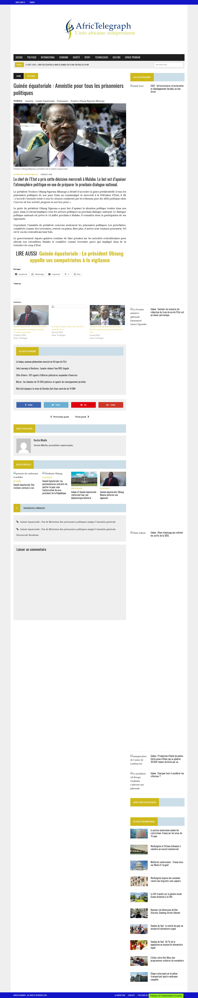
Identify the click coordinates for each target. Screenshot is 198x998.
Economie (63, 57)
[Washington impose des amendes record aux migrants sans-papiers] (139, 884)
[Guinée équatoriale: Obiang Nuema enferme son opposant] (113, 484)
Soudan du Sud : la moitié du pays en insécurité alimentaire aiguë (167, 927)
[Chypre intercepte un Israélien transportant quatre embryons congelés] (139, 979)
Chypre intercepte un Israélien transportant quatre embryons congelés (164, 976)
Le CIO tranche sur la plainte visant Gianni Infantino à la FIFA (166, 895)
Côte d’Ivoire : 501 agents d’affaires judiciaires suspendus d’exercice (46, 375)
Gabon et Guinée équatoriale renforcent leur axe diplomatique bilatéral (83, 495)
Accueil (19, 57)
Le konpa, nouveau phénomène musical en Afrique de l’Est (41, 361)
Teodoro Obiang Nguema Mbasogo (87, 100)
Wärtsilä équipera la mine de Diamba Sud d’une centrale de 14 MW (46, 388)
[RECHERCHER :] (168, 64)
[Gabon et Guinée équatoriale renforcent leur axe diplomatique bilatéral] (84, 484)
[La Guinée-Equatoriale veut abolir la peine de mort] (69, 315)
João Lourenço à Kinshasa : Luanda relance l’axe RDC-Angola (42, 368)
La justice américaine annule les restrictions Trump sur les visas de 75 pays (166, 833)
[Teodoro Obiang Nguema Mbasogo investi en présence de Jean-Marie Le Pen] (107, 315)
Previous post (61, 416)
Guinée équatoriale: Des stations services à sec (23, 486)
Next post (80, 416)
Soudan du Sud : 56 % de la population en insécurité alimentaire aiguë (167, 944)
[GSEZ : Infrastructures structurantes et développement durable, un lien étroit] (139, 299)
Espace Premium (132, 57)
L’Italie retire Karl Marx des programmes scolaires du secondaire (167, 959)
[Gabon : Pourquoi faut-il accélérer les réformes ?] (139, 788)
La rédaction (120, 995)
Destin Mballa (31, 174)
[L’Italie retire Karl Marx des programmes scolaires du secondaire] (139, 963)
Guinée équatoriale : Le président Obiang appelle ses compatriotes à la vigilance (76, 256)
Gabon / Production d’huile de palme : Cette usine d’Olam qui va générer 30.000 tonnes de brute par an (167, 759)
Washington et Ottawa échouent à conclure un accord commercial (166, 847)
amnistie (29, 100)
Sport (87, 57)
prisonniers (62, 100)
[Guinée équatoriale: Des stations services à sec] (26, 477)
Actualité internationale (144, 821)
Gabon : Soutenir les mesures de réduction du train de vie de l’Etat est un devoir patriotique (167, 312)
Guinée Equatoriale (45, 100)
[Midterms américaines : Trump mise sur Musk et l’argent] (139, 868)
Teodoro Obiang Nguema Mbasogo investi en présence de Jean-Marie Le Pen (106, 329)
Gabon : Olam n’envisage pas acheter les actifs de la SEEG (167, 534)
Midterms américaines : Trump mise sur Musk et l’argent (167, 863)
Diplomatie (76, 488)
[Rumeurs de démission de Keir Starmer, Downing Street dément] (139, 916)
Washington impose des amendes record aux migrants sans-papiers (166, 879)
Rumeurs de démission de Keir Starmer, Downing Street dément (165, 911)
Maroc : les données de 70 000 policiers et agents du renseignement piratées (51, 382)
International (48, 57)
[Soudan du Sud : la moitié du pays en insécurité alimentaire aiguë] (139, 932)
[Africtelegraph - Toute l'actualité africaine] (99, 29)
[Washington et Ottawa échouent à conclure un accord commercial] (139, 852)
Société (76, 57)
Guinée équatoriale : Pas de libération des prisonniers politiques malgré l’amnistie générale (30, 329)
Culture (116, 57)
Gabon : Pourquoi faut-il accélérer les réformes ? (167, 775)
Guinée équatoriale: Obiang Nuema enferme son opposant (112, 495)
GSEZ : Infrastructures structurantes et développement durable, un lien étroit (167, 89)
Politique (31, 57)
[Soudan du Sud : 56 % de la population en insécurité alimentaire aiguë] (139, 947)
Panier (32, 2)
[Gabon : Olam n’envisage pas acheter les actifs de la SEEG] (139, 746)
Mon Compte (20, 2)
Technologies (101, 57)
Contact (131, 995)
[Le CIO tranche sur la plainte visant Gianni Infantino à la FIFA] (139, 900)
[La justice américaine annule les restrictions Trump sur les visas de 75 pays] (139, 836)
